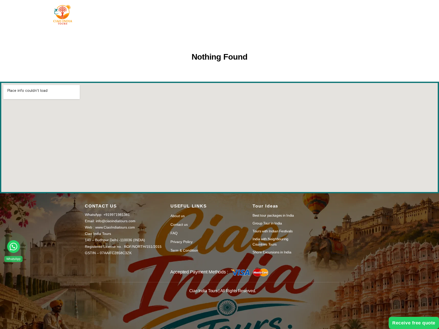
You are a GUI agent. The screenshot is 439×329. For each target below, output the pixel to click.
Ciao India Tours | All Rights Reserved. (222, 291)
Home (144, 11)
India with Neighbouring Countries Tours (270, 241)
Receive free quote (413, 322)
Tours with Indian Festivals (273, 231)
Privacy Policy (181, 242)
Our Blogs (243, 11)
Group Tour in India (267, 223)
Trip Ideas (173, 11)
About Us (211, 11)
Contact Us (278, 11)
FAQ (174, 233)
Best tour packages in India (273, 215)
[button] (13, 246)
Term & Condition (184, 250)
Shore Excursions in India (272, 252)
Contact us (179, 224)
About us (177, 216)
